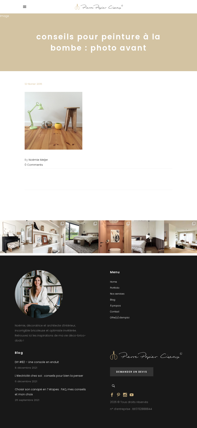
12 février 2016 (33, 84)
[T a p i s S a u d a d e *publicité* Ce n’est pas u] (82, 236)
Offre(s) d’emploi (119, 317)
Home (113, 281)
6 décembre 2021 (26, 381)
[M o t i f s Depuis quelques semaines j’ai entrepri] (16, 236)
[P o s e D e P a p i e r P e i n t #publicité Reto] (147, 236)
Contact (114, 311)
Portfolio (114, 287)
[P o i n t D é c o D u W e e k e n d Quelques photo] (114, 236)
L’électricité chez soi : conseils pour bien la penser (49, 376)
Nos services (117, 293)
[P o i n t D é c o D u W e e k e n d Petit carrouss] (180, 236)
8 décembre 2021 (26, 368)
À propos (115, 305)
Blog (112, 299)
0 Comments (34, 165)
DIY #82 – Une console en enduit (37, 362)
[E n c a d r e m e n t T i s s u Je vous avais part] (49, 236)
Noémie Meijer (38, 160)
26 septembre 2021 (27, 400)
